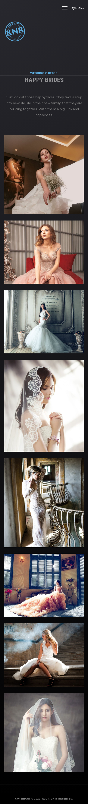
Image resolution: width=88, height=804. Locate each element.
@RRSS (78, 8)
